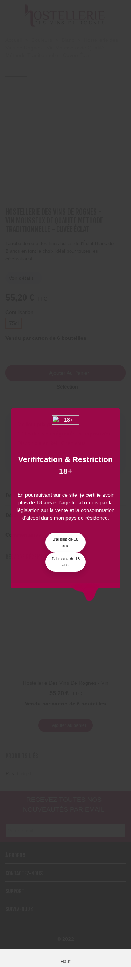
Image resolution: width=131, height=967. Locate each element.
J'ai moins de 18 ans (65, 562)
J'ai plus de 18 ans (65, 542)
